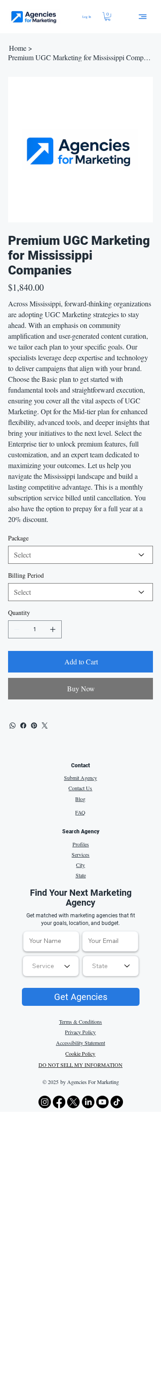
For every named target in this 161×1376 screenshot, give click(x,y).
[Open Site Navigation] (143, 17)
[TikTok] (116, 1102)
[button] (107, 16)
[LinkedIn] (88, 1102)
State (81, 875)
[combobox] (111, 966)
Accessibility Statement (80, 1042)
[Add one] (53, 629)
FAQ (80, 812)
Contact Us (80, 788)
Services (80, 854)
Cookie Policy (80, 1053)
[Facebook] (23, 725)
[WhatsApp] (12, 725)
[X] (73, 1102)
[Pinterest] (34, 725)
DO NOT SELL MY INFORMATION (80, 1064)
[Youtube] (102, 1102)
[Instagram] (44, 1102)
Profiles (80, 844)
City (80, 864)
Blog (80, 798)
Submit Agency (80, 777)
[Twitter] (44, 725)
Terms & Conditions (80, 1021)
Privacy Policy (80, 1031)
